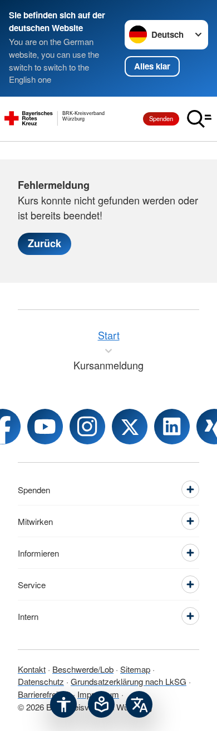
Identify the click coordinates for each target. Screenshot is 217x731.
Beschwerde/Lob (83, 669)
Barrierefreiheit (44, 694)
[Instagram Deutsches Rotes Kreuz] (87, 426)
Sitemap (135, 669)
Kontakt (32, 669)
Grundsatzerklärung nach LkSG (128, 681)
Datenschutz (41, 681)
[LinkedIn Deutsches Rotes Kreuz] (172, 426)
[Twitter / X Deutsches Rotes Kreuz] (129, 426)
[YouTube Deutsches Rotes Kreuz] (45, 426)
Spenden (161, 118)
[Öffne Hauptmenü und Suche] (199, 119)
